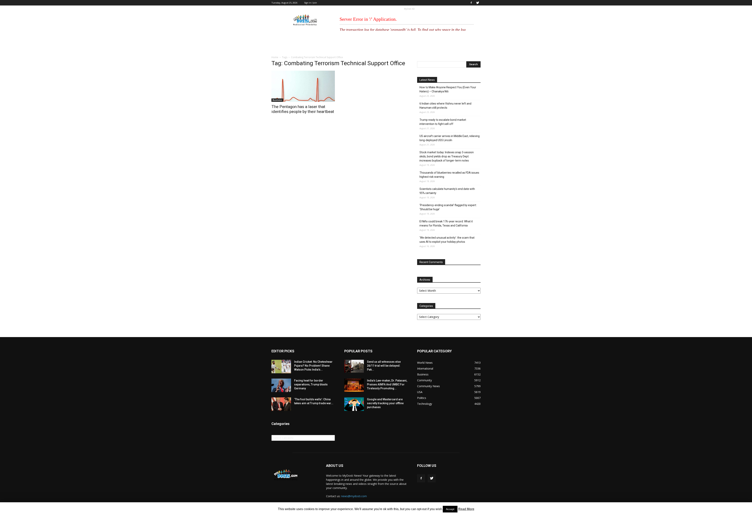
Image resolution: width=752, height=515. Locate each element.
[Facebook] (471, 2)
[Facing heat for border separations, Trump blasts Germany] (281, 385)
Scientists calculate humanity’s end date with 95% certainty (447, 191)
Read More (466, 509)
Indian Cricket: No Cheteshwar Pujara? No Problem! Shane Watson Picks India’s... (313, 365)
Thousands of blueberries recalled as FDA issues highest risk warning (449, 174)
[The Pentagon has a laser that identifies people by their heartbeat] (303, 86)
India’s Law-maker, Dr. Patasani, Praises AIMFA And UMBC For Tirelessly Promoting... (387, 384)
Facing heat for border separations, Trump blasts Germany (311, 384)
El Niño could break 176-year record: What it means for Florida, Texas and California (446, 223)
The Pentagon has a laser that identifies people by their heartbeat (302, 109)
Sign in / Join (310, 2)
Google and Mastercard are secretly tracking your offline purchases (385, 403)
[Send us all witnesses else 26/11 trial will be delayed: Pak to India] (354, 366)
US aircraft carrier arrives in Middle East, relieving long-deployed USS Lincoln (449, 138)
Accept (450, 509)
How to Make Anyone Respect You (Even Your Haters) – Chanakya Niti (447, 89)
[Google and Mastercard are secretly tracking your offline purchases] (354, 404)
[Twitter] (478, 2)
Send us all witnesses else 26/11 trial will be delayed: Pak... (384, 365)
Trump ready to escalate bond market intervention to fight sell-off (442, 121)
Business (277, 100)
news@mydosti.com (354, 496)
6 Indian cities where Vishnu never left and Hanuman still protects (445, 105)
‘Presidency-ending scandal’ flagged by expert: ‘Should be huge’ (448, 207)
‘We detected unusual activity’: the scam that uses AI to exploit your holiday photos (447, 239)
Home (274, 57)
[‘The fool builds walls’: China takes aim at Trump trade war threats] (281, 404)
